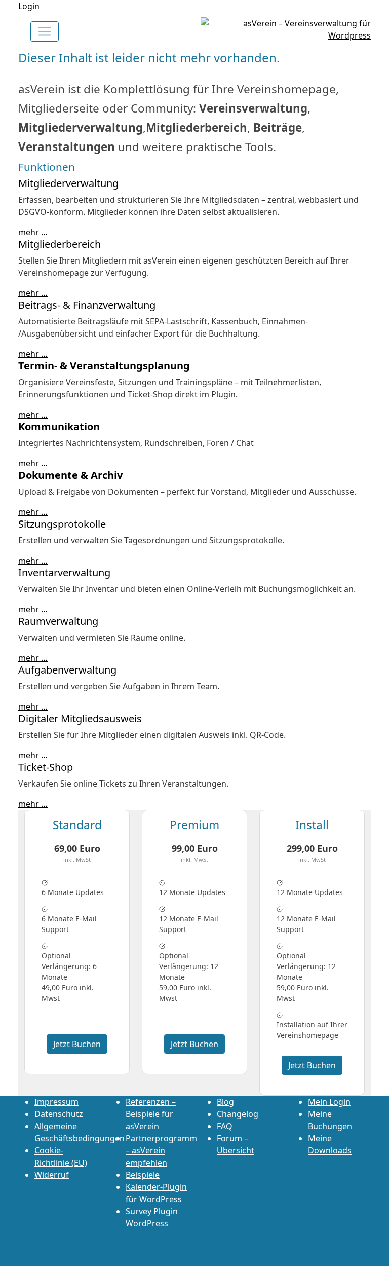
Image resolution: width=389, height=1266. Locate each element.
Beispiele (143, 1174)
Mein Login (329, 1101)
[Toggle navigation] (44, 31)
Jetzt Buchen (77, 1044)
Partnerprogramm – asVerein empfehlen (161, 1150)
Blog (225, 1101)
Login (29, 6)
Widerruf (51, 1174)
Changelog (237, 1114)
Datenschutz (58, 1114)
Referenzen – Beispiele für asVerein (151, 1114)
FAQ (224, 1126)
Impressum (56, 1101)
